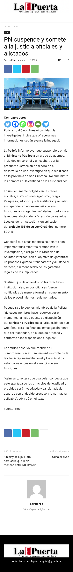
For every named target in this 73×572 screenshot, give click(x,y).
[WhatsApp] (35, 69)
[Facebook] (8, 69)
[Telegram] (45, 124)
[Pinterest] (26, 69)
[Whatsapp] (22, 124)
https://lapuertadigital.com (36, 509)
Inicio (7, 26)
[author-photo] (36, 498)
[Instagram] (30, 124)
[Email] (38, 124)
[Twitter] (17, 69)
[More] (44, 69)
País (16, 26)
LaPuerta (14, 60)
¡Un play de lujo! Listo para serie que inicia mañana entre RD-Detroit (20, 461)
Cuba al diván (60, 457)
